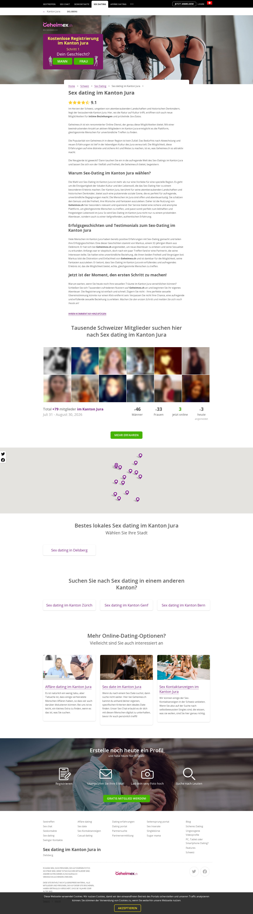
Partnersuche (119, 830)
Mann (62, 61)
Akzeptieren (127, 908)
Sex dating (100, 4)
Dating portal (119, 826)
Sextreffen (49, 4)
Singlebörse (153, 830)
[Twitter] (194, 871)
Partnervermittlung (123, 835)
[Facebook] (205, 871)
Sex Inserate (153, 826)
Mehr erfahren (126, 435)
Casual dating (85, 835)
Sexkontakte (81, 4)
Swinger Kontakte (53, 840)
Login (201, 4)
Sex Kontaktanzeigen (89, 830)
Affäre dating (118, 4)
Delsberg (72, 11)
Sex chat (65, 4)
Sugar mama (154, 835)
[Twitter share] (3, 454)
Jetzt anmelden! (184, 3)
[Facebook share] (3, 460)
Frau (84, 61)
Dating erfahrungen (123, 821)
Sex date (82, 826)
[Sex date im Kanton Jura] (126, 667)
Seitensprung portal (158, 821)
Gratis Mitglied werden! (126, 798)
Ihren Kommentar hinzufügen (87, 313)
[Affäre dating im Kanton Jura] (69, 667)
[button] (118, 498)
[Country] (209, 3)
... (132, 4)
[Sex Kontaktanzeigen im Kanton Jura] (183, 667)
